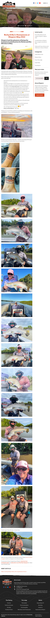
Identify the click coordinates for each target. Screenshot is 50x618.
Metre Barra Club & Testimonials (24, 609)
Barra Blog (40, 605)
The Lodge (24, 600)
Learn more (39, 95)
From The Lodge (38, 60)
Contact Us (40, 607)
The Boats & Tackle (9, 609)
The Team (9, 607)
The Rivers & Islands (9, 605)
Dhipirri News (38, 57)
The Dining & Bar (24, 607)
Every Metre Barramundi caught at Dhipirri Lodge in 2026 (41, 36)
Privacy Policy (38, 614)
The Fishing (9, 600)
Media (40, 600)
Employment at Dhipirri (40, 609)
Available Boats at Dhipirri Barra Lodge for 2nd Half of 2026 (41, 42)
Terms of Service (38, 616)
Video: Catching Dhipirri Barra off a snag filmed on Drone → (14, 571)
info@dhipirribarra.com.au (21, 586)
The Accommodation (24, 605)
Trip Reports (38, 65)
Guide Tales (37, 62)
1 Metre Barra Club (39, 54)
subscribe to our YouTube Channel (19, 562)
